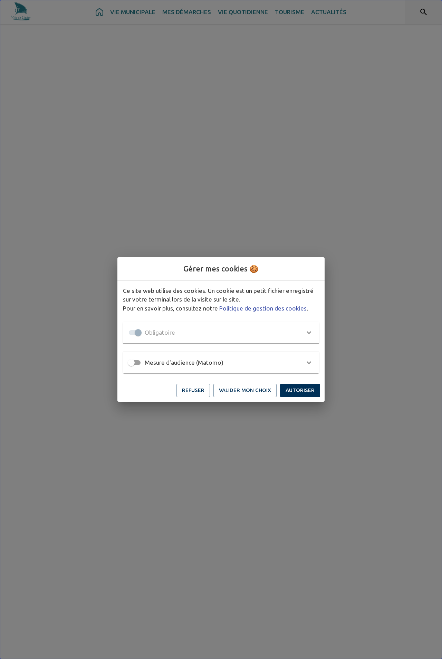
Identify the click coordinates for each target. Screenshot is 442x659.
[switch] (131, 362)
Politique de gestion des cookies (263, 308)
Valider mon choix (245, 390)
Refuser (193, 390)
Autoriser (300, 390)
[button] (221, 332)
